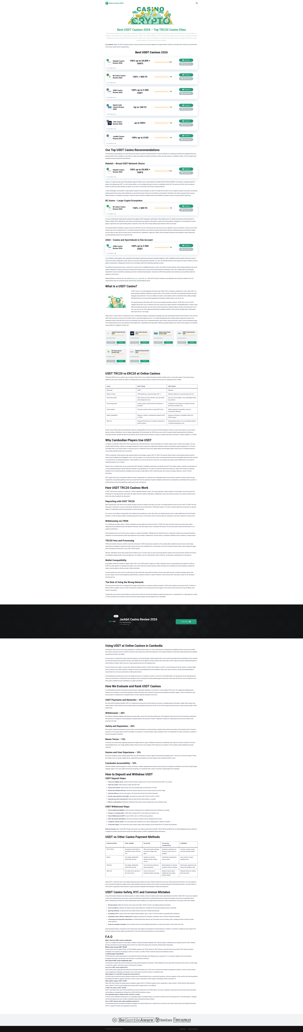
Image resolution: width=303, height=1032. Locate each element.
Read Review (187, 64)
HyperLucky (134, 278)
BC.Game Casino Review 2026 (119, 77)
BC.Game (107, 219)
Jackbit (140, 278)
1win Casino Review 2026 (117, 123)
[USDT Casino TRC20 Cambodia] (114, 2)
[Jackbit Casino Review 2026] (110, 139)
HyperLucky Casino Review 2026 (118, 107)
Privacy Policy (183, 1029)
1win (145, 278)
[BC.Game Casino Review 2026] (110, 78)
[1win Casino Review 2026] (110, 124)
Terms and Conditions (193, 1029)
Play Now (187, 60)
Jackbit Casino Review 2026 (118, 138)
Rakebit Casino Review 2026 (118, 62)
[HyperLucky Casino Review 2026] (110, 109)
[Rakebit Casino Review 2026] (110, 63)
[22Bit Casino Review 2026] (110, 93)
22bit (106, 258)
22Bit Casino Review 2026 (118, 91)
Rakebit (107, 182)
